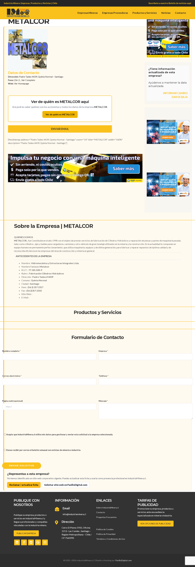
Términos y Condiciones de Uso (110, 539)
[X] (31, 542)
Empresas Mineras (88, 12)
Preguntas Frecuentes (106, 517)
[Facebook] (24, 542)
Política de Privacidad (105, 534)
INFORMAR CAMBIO (175, 93)
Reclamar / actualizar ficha (23, 484)
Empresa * (103, 351)
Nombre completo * (11, 351)
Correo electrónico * (12, 376)
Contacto (180, 12)
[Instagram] (45, 542)
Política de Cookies (105, 529)
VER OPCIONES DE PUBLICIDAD (155, 523)
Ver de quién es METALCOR (60, 114)
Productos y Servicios (144, 12)
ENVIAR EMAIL (60, 128)
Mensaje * (103, 401)
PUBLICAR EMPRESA (26, 533)
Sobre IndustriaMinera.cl (107, 507)
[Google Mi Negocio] (38, 542)
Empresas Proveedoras (115, 12)
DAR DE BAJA (180, 97)
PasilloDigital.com (123, 560)
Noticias (165, 12)
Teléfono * (103, 376)
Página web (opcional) (12, 401)
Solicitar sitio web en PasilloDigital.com (65, 484)
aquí (189, 3)
